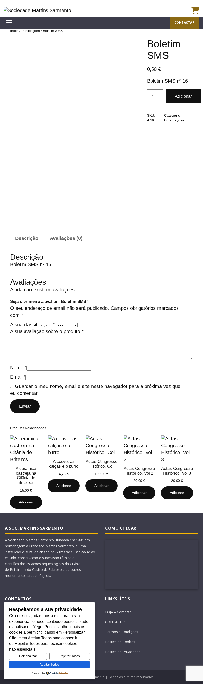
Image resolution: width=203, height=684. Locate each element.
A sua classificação (32, 324)
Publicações (30, 31)
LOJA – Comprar (118, 612)
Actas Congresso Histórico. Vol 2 (139, 471)
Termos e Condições (121, 631)
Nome (18, 367)
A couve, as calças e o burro (63, 464)
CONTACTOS (115, 622)
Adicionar (183, 96)
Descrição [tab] (26, 238)
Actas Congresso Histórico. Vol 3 (177, 471)
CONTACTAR (185, 22)
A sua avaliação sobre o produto (47, 331)
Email (17, 377)
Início (14, 31)
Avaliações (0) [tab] (66, 238)
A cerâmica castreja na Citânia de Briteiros (26, 475)
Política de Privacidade (123, 651)
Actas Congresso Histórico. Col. (101, 464)
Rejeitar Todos (69, 656)
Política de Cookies (120, 641)
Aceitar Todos (49, 664)
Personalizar (28, 656)
